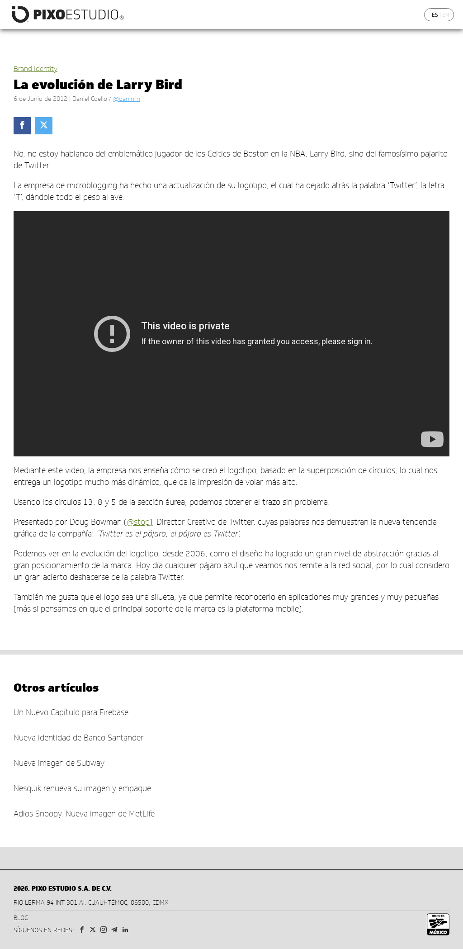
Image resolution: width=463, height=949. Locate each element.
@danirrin (126, 99)
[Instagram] (103, 930)
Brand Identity (35, 68)
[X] (93, 930)
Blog (21, 918)
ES (435, 14)
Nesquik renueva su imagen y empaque (82, 788)
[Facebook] (82, 930)
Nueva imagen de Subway (59, 763)
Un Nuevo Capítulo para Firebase (71, 712)
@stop (138, 522)
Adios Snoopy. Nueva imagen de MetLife (84, 814)
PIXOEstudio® (67, 14)
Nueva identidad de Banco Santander (79, 738)
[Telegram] (114, 930)
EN (445, 14)
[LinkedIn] (125, 930)
